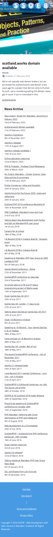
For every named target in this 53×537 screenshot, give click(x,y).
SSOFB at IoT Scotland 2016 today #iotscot (24, 395)
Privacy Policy (26, 515)
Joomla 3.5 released (13, 452)
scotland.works (9, 99)
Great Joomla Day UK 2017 (16, 296)
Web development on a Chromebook (21, 425)
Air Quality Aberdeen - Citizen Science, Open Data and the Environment (25, 176)
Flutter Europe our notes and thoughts (22, 185)
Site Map (26, 489)
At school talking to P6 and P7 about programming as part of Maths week (21, 286)
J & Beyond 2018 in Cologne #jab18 (20, 250)
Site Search (26, 495)
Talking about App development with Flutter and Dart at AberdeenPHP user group (24, 221)
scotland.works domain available (19, 127)
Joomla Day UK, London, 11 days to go (21, 303)
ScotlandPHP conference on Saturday (21, 277)
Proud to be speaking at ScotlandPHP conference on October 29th (21, 405)
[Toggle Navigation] (5, 4)
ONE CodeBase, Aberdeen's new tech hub (23, 212)
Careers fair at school (14, 231)
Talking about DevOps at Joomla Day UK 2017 (25, 311)
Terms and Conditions (26, 508)
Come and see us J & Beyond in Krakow (22, 338)
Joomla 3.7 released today (16, 365)
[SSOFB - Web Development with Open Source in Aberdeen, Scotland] (31, 5)
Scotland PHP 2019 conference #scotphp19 (24, 204)
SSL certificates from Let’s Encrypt (20, 471)
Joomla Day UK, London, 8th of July (20, 346)
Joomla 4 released (12, 142)
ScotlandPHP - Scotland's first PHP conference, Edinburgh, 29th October (26, 435)
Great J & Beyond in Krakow (17, 319)
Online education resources (17, 158)
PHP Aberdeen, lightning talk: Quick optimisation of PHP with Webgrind (21, 416)
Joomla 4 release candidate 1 (17, 150)
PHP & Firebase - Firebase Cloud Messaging (24, 166)
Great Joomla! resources (15, 444)
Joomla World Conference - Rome (19, 269)
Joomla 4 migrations (13, 134)
